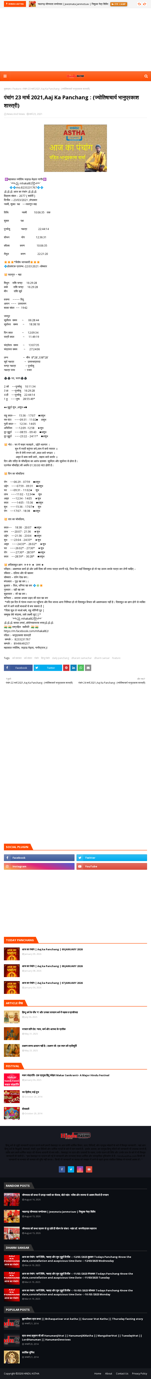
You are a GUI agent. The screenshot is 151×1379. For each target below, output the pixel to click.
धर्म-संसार (28, 658)
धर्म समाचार (17, 658)
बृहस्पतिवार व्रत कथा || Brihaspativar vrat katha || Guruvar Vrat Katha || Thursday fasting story (82, 1319)
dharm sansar (102, 658)
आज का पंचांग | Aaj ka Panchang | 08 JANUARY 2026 (52, 966)
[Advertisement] (75, 39)
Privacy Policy (139, 1373)
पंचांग (36, 658)
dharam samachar (81, 658)
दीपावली (25, 1109)
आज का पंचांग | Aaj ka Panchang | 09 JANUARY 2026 (52, 949)
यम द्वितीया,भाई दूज (30, 1092)
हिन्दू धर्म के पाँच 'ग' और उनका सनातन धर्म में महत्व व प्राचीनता (50, 1012)
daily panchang (60, 658)
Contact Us (122, 1373)
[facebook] (39, 857)
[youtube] (111, 866)
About (108, 1373)
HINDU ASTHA (31, 1373)
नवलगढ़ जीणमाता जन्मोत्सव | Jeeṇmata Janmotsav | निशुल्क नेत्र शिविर (73, 4)
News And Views (16, 114)
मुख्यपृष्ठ (7, 88)
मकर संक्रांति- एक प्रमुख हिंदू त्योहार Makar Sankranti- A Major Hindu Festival (65, 1075)
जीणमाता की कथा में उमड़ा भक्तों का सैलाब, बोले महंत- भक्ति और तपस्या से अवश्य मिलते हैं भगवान (65, 1195)
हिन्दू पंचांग (45, 658)
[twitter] (111, 857)
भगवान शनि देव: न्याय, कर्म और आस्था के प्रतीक (44, 1029)
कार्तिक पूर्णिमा (28, 1352)
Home (97, 1373)
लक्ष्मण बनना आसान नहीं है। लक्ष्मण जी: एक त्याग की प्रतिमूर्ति (49, 1046)
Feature (17, 88)
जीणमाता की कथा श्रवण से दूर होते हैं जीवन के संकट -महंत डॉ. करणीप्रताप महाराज (59, 1228)
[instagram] (39, 866)
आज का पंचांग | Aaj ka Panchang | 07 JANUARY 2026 (52, 983)
